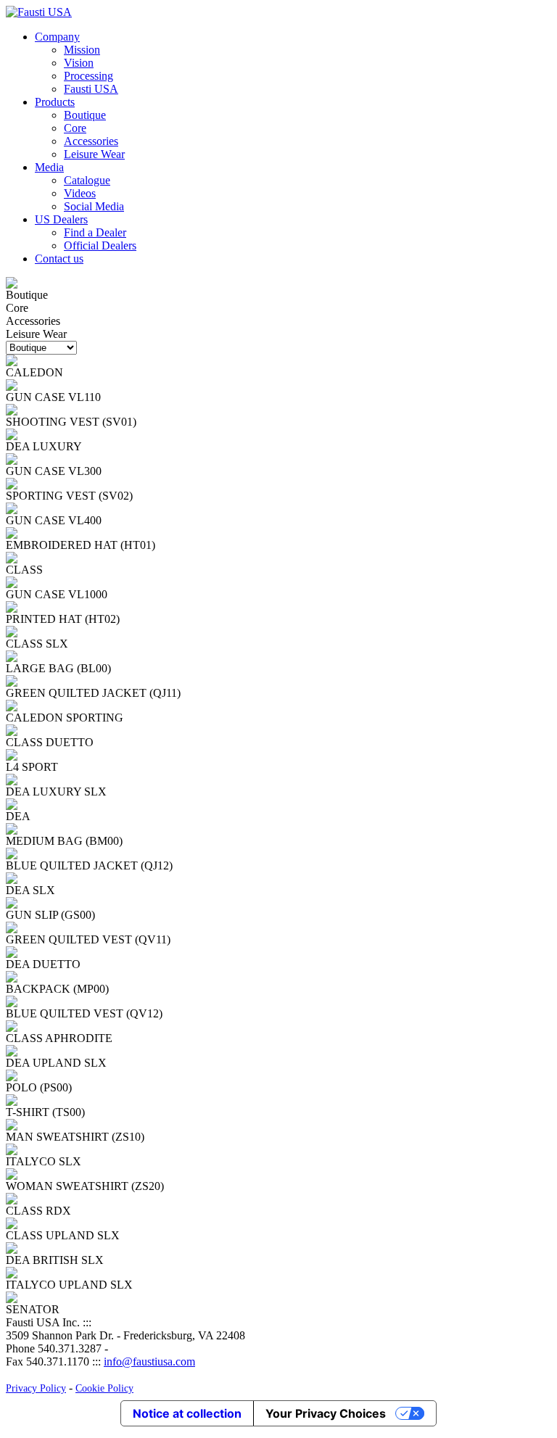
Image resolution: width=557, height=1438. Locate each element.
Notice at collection (187, 1413)
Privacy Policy (36, 1388)
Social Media (94, 206)
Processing (88, 76)
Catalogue (87, 180)
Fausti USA (91, 89)
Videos (80, 193)
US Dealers (61, 219)
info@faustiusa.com (149, 1361)
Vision (79, 63)
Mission (82, 50)
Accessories (91, 141)
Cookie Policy (104, 1388)
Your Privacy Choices (325, 1413)
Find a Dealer (95, 232)
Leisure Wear (94, 154)
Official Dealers (100, 245)
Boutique (85, 115)
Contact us (59, 258)
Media (49, 167)
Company (57, 36)
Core (75, 128)
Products (55, 102)
